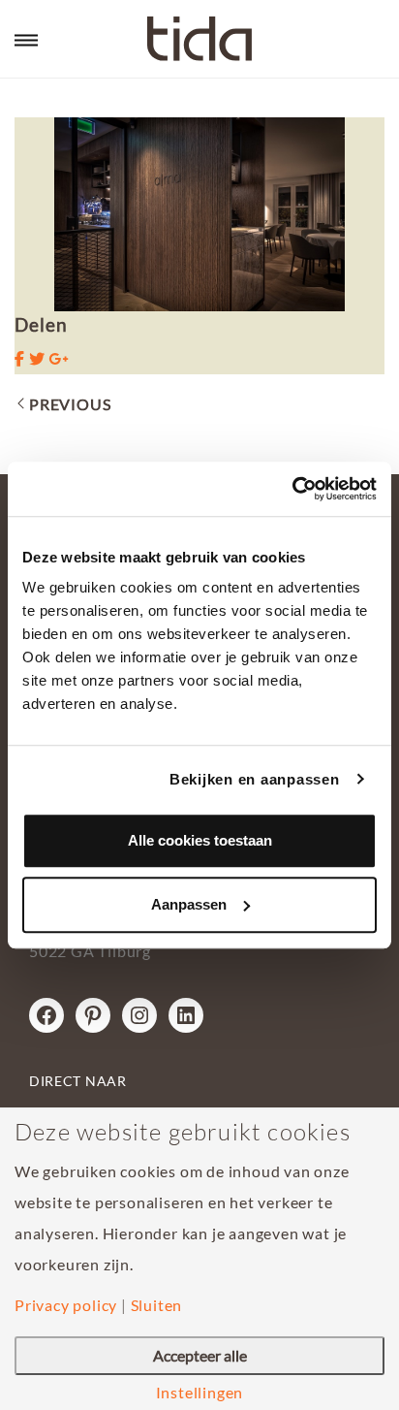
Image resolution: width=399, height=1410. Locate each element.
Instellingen (200, 1392)
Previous (69, 404)
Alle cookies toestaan (200, 840)
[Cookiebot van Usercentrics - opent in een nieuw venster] (292, 488)
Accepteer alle (200, 1355)
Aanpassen (189, 904)
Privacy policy (66, 1305)
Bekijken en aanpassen (254, 779)
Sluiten (157, 1305)
